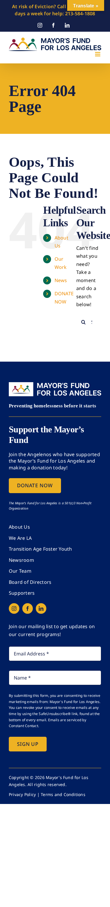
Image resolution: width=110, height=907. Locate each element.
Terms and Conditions (63, 794)
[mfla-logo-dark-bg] (55, 384)
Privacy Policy (22, 794)
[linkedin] (41, 608)
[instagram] (14, 608)
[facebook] (27, 608)
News (61, 280)
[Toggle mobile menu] (98, 54)
